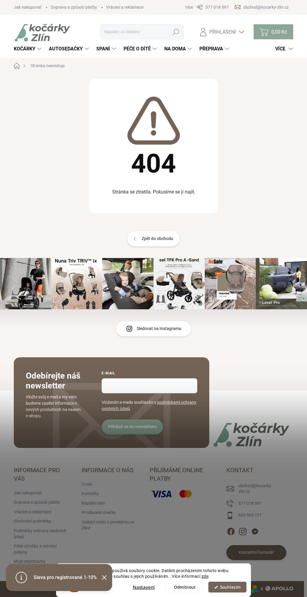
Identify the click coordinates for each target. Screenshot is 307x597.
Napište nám (93, 503)
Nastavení (144, 587)
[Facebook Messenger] (254, 530)
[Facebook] (230, 530)
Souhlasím (230, 587)
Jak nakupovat (28, 7)
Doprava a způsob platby (74, 7)
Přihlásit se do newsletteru (132, 426)
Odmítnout (184, 587)
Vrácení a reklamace (125, 7)
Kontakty (90, 493)
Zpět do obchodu (157, 238)
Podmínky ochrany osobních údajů (40, 533)
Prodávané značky (99, 512)
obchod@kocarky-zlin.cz (255, 488)
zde (205, 576)
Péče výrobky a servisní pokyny (35, 549)
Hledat (176, 31)
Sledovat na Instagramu (159, 328)
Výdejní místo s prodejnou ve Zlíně (108, 525)
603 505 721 (250, 515)
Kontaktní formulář (256, 552)
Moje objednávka (29, 561)
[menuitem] (28, 49)
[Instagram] (242, 530)
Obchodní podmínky (32, 521)
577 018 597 (250, 503)
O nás (87, 484)
